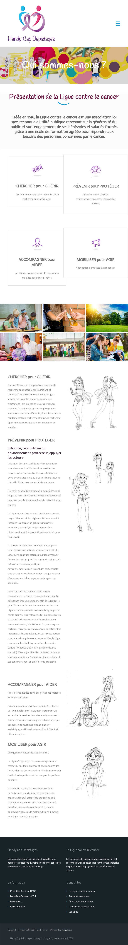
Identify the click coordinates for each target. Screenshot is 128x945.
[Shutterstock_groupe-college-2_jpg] (64, 347)
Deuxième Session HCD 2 (23, 896)
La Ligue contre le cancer (82, 891)
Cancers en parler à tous (81, 906)
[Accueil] (31, 23)
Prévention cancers (79, 896)
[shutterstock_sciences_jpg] (21, 318)
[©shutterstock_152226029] (64, 318)
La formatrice (17, 906)
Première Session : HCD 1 (23, 891)
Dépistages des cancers (81, 901)
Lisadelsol (67, 929)
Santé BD (74, 911)
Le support (16, 901)
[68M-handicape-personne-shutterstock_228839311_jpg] (21, 347)
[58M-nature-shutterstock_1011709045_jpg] (107, 318)
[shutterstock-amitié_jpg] (107, 347)
